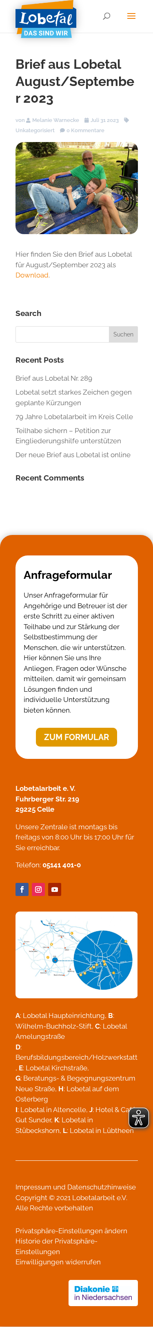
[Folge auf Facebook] (22, 889)
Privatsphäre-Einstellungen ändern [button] (71, 1231)
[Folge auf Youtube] (54, 889)
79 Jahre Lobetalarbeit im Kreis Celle (74, 417)
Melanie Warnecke (55, 120)
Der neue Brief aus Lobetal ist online (73, 455)
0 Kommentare (85, 130)
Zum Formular (76, 737)
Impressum (33, 1187)
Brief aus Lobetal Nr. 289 (54, 378)
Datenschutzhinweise (101, 1187)
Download (32, 275)
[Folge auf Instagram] (38, 889)
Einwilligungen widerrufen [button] (58, 1262)
